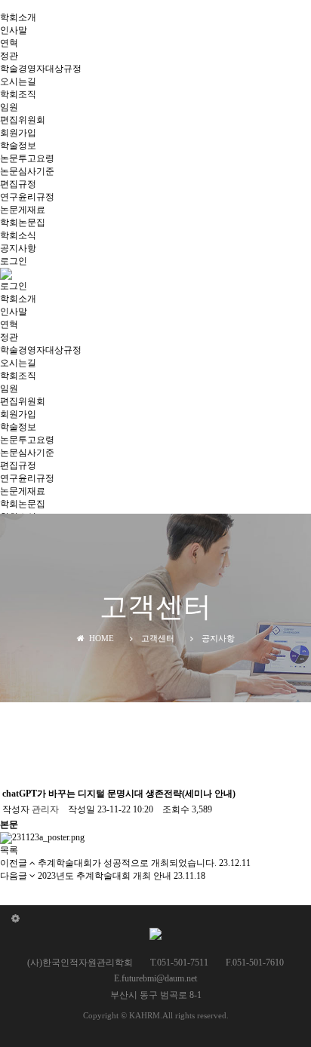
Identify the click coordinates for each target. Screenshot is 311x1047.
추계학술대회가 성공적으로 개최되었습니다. (127, 863)
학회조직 (18, 94)
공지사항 (18, 248)
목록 (9, 850)
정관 (9, 56)
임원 (9, 107)
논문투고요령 (27, 158)
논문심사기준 (27, 171)
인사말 (13, 30)
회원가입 (18, 132)
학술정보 (18, 145)
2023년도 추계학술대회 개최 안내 (104, 875)
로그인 (13, 261)
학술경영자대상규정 (41, 68)
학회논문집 (22, 222)
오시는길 (18, 81)
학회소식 (18, 235)
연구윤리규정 (27, 197)
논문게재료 (22, 209)
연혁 (9, 43)
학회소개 (18, 17)
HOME (99, 638)
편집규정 (18, 184)
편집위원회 (22, 120)
